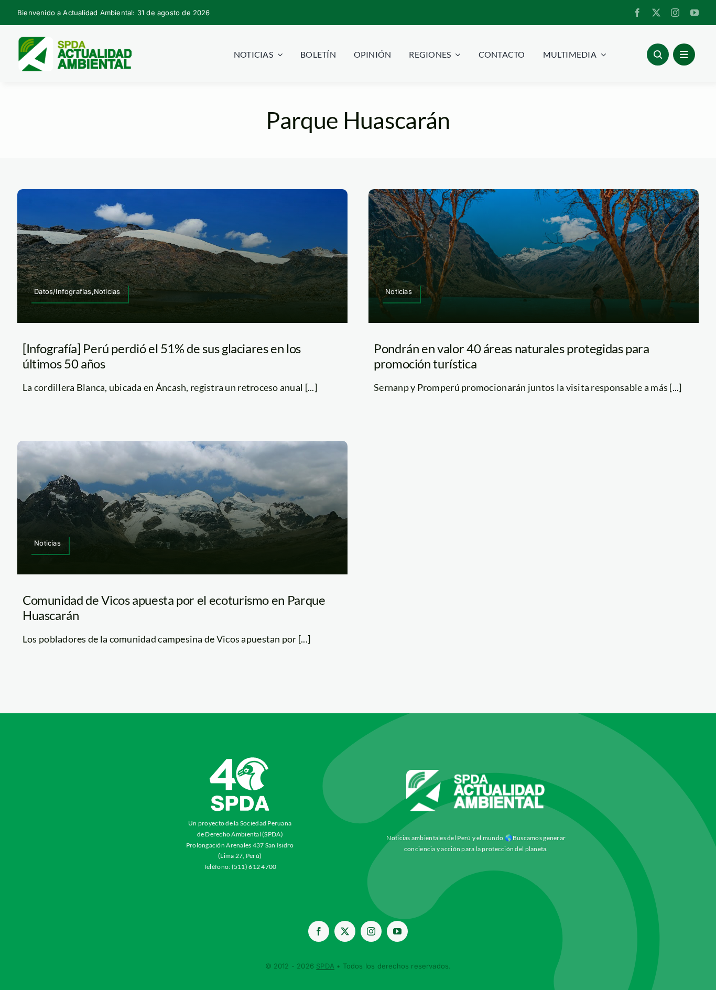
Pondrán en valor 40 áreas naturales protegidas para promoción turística (511, 356)
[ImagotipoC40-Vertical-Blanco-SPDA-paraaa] (240, 760)
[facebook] (637, 12)
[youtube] (694, 12)
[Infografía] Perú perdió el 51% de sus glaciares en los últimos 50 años (162, 356)
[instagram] (675, 12)
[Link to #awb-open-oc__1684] (684, 54)
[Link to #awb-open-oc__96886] (658, 54)
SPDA (325, 966)
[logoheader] (74, 40)
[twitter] (656, 12)
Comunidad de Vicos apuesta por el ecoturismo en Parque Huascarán (174, 607)
